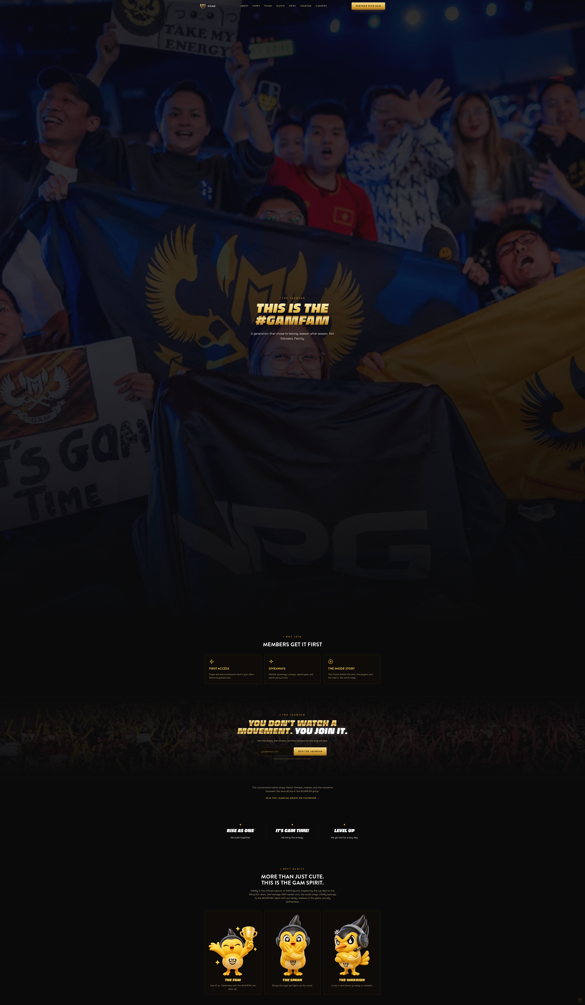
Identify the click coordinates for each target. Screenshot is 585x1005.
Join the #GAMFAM (310, 751)
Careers (321, 6)
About (244, 6)
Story (256, 6)
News (292, 6)
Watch (280, 6)
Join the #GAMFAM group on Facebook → (292, 798)
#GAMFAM (306, 6)
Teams (268, 6)
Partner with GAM (368, 6)
